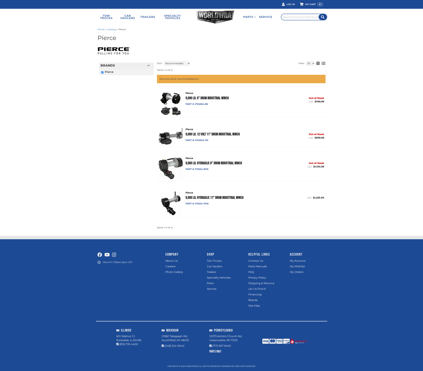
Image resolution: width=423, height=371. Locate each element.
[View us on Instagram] (114, 254)
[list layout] (323, 63)
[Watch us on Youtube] (107, 254)
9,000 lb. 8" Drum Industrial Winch (207, 98)
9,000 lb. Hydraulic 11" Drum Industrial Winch (215, 197)
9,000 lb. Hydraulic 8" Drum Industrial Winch (214, 163)
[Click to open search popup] (304, 17)
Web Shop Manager (244, 366)
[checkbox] (102, 72)
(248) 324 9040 (174, 345)
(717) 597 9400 (221, 345)
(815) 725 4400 (128, 344)
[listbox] (177, 63)
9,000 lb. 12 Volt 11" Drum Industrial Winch (213, 134)
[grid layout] (318, 63)
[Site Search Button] (323, 17)
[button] (249, 17)
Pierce (109, 71)
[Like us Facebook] (99, 254)
